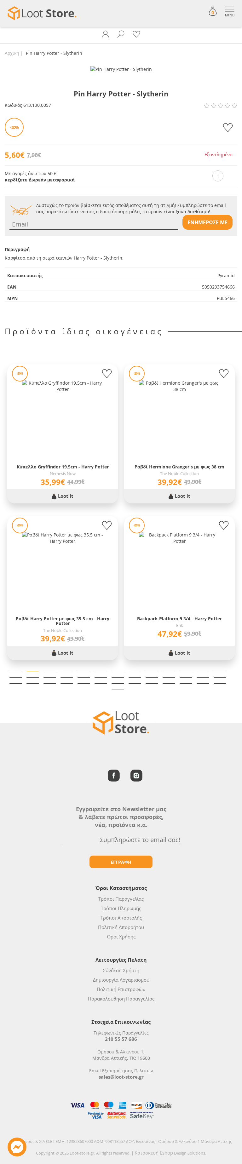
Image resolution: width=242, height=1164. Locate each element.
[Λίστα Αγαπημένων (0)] (137, 34)
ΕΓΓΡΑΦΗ (121, 862)
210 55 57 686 (121, 1039)
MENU (229, 15)
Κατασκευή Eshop (154, 1153)
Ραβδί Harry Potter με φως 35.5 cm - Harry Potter (62, 621)
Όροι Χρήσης (121, 936)
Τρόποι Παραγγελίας (121, 899)
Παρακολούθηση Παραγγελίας (121, 998)
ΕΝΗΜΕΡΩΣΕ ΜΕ (207, 222)
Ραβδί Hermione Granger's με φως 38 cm (179, 466)
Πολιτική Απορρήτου (121, 927)
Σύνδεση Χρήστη (121, 970)
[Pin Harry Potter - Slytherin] (121, 69)
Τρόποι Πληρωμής (121, 908)
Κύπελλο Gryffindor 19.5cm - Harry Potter (63, 466)
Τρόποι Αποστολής (121, 918)
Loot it (65, 496)
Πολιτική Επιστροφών (121, 989)
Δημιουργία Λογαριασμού (121, 980)
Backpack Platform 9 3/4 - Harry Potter (179, 618)
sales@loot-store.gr (121, 1077)
